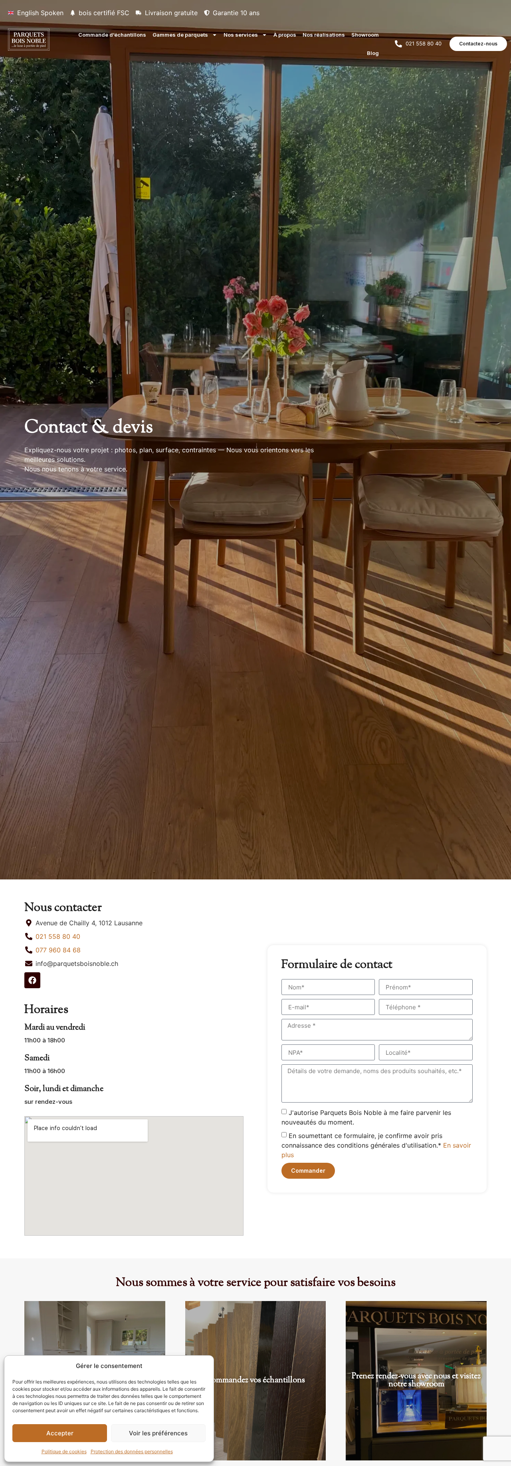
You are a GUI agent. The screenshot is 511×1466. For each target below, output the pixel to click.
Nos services (241, 34)
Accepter (59, 1433)
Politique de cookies (64, 1451)
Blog (373, 53)
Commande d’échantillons (112, 34)
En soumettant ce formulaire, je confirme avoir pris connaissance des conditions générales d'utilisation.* (376, 1145)
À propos (284, 34)
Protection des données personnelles (132, 1451)
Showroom (365, 34)
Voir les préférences (158, 1433)
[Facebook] (32, 980)
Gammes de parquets (180, 34)
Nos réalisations (324, 34)
